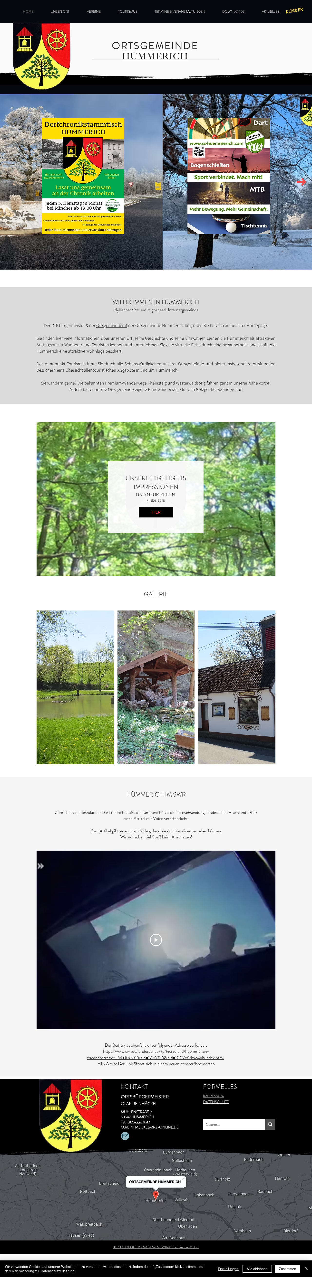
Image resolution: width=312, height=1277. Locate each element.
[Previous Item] (10, 182)
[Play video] (156, 940)
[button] (294, 10)
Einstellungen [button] (228, 1268)
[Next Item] (301, 182)
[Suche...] (270, 1124)
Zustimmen (287, 1268)
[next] (265, 691)
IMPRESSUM (213, 1096)
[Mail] (125, 1136)
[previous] (46, 691)
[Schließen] (306, 1268)
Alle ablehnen (257, 1268)
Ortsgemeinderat (111, 325)
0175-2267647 (138, 1122)
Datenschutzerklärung (58, 1270)
